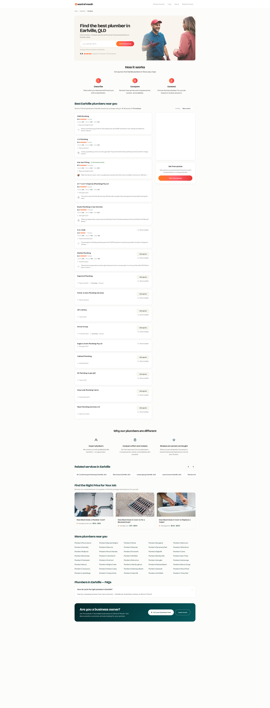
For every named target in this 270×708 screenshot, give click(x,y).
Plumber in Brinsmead (82, 556)
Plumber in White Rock (181, 547)
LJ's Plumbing (82, 139)
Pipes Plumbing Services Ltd (88, 407)
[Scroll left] (188, 467)
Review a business (159, 4)
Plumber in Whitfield (131, 556)
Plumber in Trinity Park (180, 573)
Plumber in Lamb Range (82, 573)
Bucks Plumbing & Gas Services (90, 207)
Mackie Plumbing (84, 253)
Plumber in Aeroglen (155, 560)
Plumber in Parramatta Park (158, 547)
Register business (187, 4)
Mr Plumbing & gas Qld (86, 373)
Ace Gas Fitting (83, 162)
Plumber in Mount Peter (181, 569)
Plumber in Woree (130, 543)
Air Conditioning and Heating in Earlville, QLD (92, 474)
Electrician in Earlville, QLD (121, 474)
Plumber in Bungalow (156, 543)
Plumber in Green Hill (131, 573)
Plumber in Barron (81, 564)
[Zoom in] (192, 115)
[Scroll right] (193, 467)
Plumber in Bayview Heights (108, 543)
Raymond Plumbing (85, 276)
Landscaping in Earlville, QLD (146, 474)
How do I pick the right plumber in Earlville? (95, 589)
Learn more (182, 612)
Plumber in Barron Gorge (181, 564)
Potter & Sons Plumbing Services (90, 293)
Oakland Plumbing (84, 356)
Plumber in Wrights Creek (107, 564)
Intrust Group (82, 327)
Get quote (143, 254)
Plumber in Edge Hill (155, 551)
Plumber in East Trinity (180, 556)
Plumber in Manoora (106, 547)
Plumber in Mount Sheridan (108, 551)
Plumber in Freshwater (82, 560)
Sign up (176, 4)
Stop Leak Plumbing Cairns (88, 390)
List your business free (162, 612)
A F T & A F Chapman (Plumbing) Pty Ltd (93, 184)
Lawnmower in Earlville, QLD (171, 474)
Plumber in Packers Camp (108, 569)
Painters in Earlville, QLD (196, 474)
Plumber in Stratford (106, 560)
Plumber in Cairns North (107, 556)
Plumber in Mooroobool (83, 543)
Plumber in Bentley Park (157, 556)
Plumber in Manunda (131, 547)
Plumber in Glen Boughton (133, 564)
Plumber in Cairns (179, 551)
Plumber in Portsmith (131, 551)
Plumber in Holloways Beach (133, 569)
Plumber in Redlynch (81, 551)
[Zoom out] (192, 118)
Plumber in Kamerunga (181, 560)
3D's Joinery (82, 310)
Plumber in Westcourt (180, 543)
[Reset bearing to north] (192, 121)
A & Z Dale (81, 230)
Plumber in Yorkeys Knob (107, 573)
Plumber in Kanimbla (81, 547)
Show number (144, 230)
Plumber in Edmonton (131, 560)
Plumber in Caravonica (82, 569)
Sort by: (177, 108)
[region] (175, 136)
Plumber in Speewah (155, 569)
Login (169, 4)
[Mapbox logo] (160, 158)
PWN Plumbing (83, 116)
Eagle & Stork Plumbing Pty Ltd (89, 344)
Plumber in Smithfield (156, 573)
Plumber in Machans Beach (158, 564)
